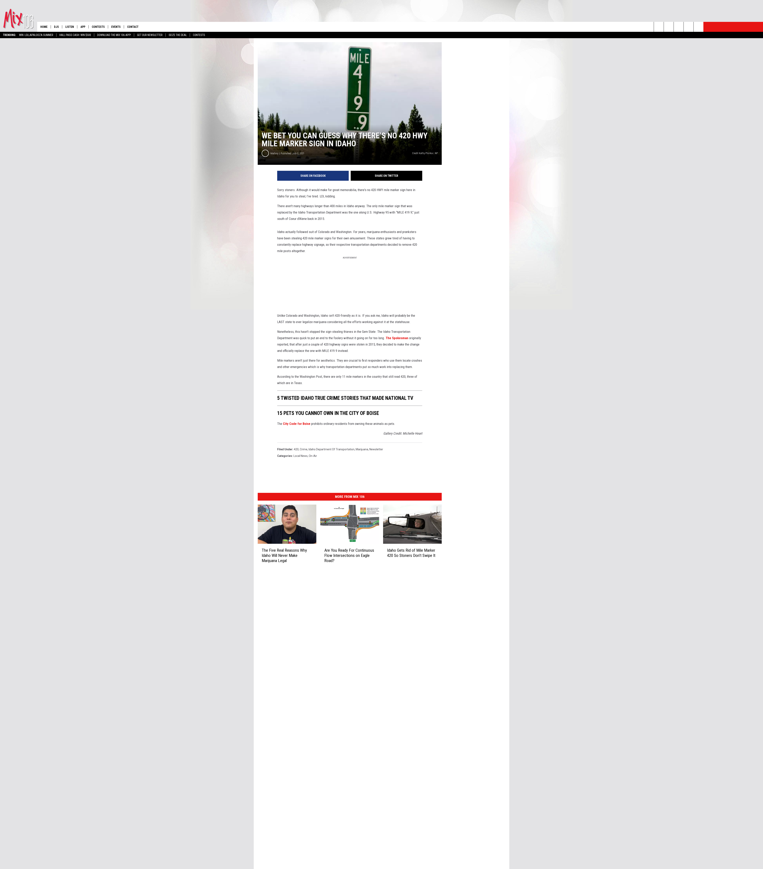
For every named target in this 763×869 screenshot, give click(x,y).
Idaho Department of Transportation (331, 449)
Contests (199, 35)
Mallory (274, 153)
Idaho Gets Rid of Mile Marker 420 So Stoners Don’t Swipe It (411, 553)
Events (116, 26)
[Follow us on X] (688, 27)
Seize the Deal (178, 35)
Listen (69, 26)
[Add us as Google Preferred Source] (669, 27)
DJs (56, 26)
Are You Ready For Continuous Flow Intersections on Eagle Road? (349, 555)
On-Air (313, 455)
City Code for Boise (297, 424)
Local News (300, 455)
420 (296, 449)
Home (43, 26)
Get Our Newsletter (150, 35)
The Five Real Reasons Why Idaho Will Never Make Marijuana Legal (284, 555)
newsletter (376, 449)
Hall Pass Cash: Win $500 (75, 35)
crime (303, 449)
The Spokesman (397, 338)
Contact (132, 26)
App (82, 26)
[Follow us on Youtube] (698, 27)
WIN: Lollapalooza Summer (36, 35)
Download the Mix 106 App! (114, 35)
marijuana (362, 449)
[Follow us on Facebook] (679, 27)
